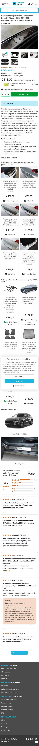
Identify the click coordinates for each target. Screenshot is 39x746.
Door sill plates (19, 464)
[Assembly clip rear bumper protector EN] (15, 55)
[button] (19, 386)
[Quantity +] (8, 94)
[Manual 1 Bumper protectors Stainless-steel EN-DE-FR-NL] (5, 55)
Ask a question (8, 70)
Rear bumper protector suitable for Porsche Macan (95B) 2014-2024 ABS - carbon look (10, 222)
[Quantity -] (2, 94)
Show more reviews (19, 653)
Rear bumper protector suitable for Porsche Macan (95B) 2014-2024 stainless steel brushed (10, 185)
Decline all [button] (19, 376)
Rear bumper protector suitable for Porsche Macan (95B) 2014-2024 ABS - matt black (29, 184)
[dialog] (19, 373)
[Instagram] (31, 739)
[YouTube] (36, 742)
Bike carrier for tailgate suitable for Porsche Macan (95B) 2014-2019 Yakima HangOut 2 (10, 301)
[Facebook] (27, 739)
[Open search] (29, 3)
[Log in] (32, 4)
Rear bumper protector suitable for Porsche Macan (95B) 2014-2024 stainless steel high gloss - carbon (29, 257)
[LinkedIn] (36, 739)
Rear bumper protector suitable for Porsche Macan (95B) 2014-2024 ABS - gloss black (29, 222)
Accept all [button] (19, 381)
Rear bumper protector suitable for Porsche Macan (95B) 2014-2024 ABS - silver (10, 256)
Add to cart (24, 94)
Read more (15, 372)
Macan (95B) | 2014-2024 (19, 434)
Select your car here (21, 10)
